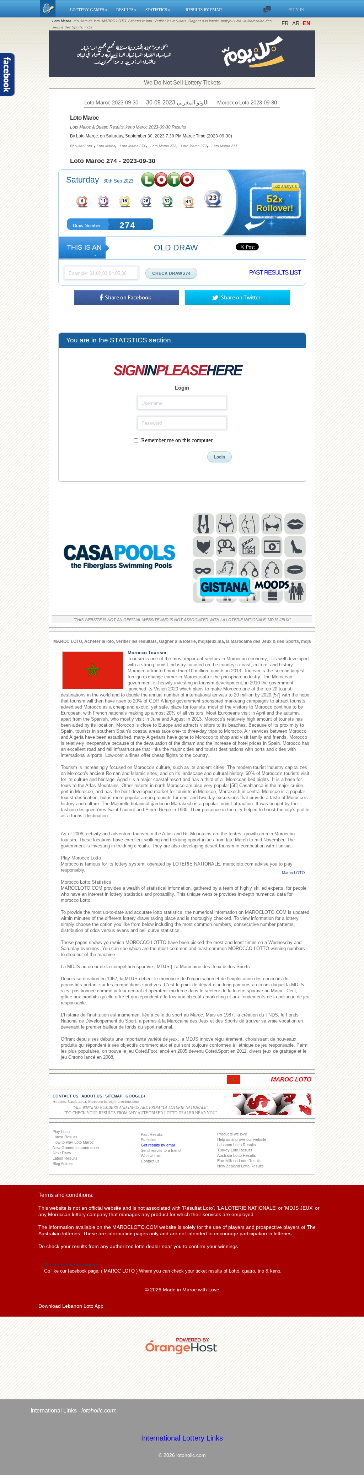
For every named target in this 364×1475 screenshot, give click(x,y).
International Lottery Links (182, 1438)
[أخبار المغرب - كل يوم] (182, 73)
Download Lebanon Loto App (70, 1306)
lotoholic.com (98, 1411)
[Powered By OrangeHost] (182, 1354)
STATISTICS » (162, 10)
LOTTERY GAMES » (89, 10)
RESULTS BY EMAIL (204, 10)
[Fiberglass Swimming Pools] (120, 606)
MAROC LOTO (119, 1271)
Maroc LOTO (293, 873)
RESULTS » (127, 10)
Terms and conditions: (65, 1195)
